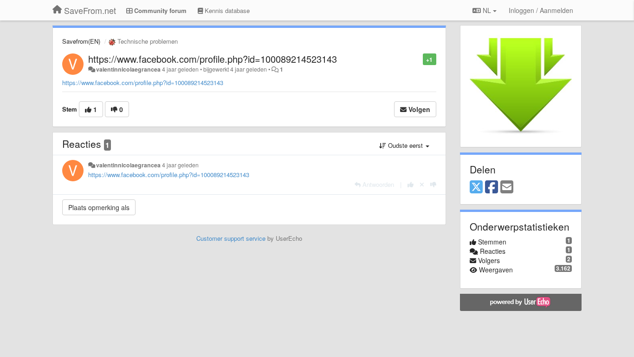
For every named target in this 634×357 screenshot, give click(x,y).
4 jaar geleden (180, 165)
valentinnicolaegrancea (128, 69)
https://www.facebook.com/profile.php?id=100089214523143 (212, 59)
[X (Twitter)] (476, 187)
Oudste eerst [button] (405, 145)
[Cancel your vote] (422, 184)
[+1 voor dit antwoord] (411, 184)
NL (487, 10)
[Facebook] (491, 187)
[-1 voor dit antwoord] (433, 184)
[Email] (506, 187)
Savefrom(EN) (81, 41)
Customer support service (230, 238)
